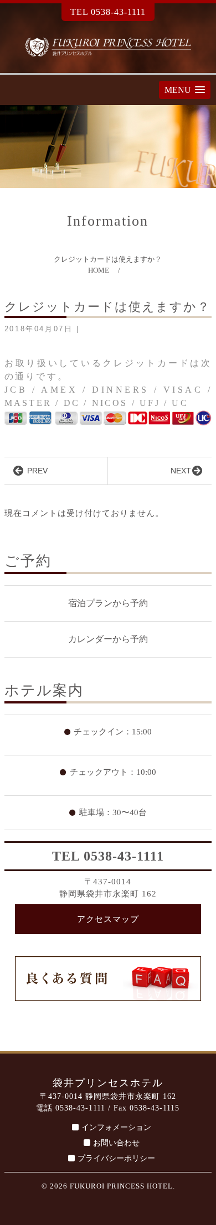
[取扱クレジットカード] (108, 416)
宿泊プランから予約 (108, 603)
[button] (184, 90)
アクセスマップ (108, 919)
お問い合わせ (116, 1143)
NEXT (181, 470)
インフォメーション (116, 1127)
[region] (108, 146)
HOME (98, 270)
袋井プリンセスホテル (108, 47)
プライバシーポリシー (116, 1158)
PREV (36, 470)
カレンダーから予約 (108, 639)
